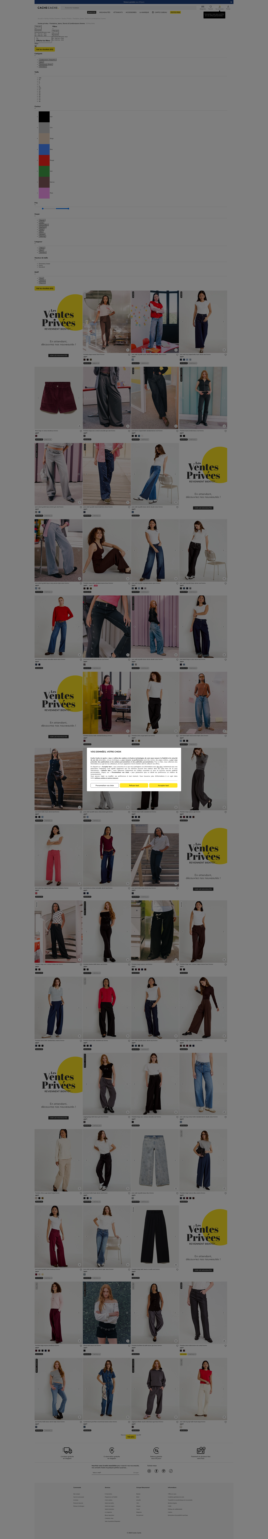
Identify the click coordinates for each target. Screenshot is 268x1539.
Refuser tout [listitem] (134, 785)
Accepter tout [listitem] (163, 785)
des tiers (159, 767)
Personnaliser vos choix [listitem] (105, 785)
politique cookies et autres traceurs (106, 778)
